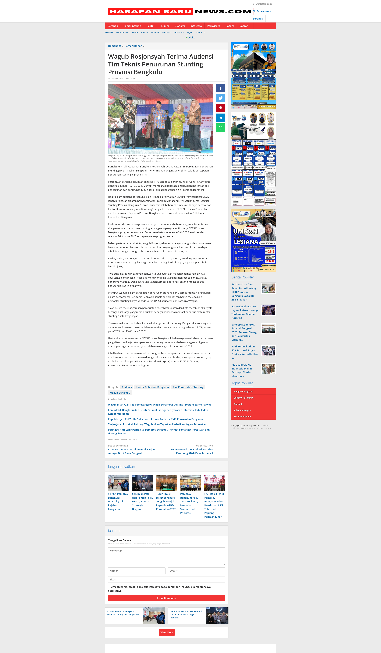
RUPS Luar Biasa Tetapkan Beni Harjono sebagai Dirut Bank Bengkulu (132, 449)
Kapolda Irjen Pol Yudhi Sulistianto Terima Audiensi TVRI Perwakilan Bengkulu (155, 419)
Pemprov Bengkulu (243, 391)
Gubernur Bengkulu (244, 397)
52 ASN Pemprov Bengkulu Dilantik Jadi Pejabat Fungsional (118, 501)
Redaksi (266, 425)
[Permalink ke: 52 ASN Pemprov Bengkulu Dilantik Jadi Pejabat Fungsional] (118, 483)
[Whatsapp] (220, 127)
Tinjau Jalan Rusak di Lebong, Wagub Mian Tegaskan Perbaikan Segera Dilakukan (157, 424)
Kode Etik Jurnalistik (262, 428)
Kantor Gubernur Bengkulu (152, 387)
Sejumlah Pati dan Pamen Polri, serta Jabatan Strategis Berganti (142, 501)
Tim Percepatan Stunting (188, 387)
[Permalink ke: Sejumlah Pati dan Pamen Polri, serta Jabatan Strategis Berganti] (142, 483)
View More (166, 632)
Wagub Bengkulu (120, 392)
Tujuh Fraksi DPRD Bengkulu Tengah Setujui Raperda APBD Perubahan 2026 (166, 501)
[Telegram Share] (220, 118)
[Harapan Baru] (179, 11)
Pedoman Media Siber (241, 428)
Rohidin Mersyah (242, 410)
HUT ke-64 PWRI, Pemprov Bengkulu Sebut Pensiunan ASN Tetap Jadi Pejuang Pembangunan (214, 505)
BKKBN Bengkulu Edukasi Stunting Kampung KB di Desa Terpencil (192, 449)
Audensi (127, 387)
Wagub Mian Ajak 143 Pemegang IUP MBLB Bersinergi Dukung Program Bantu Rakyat (159, 404)
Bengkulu (238, 404)
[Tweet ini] (220, 98)
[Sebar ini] (220, 88)
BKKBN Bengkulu (242, 416)
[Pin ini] (220, 108)
